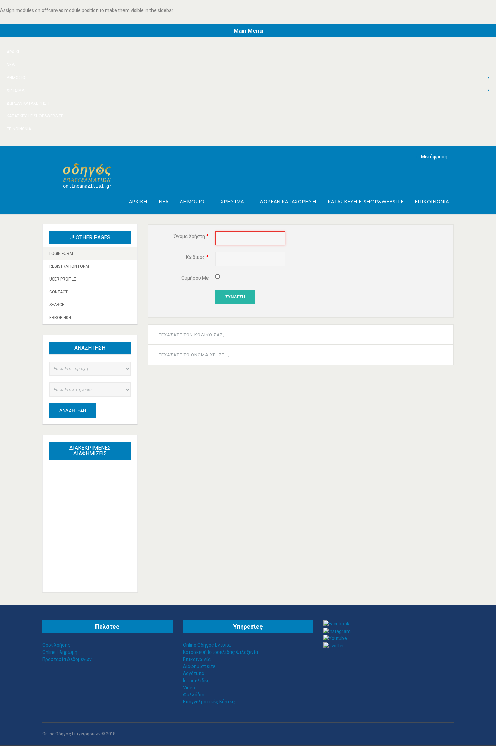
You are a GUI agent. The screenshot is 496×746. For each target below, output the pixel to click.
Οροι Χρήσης (56, 645)
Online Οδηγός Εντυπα (207, 645)
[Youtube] (335, 638)
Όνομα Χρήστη (191, 236)
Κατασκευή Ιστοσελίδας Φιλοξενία (220, 652)
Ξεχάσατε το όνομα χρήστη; (193, 354)
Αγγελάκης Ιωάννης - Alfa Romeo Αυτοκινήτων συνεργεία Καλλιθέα (93, 503)
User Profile (62, 279)
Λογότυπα (193, 673)
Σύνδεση (235, 296)
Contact (58, 292)
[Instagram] (337, 631)
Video (189, 687)
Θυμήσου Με (195, 278)
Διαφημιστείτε (199, 666)
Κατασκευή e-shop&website (35, 116)
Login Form (61, 253)
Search (57, 304)
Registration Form (69, 266)
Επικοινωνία (19, 129)
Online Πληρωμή (59, 652)
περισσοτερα (96, 571)
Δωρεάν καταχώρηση (28, 103)
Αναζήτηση (72, 410)
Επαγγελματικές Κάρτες (209, 701)
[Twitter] (333, 645)
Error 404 (60, 317)
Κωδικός (197, 257)
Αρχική (14, 52)
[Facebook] (336, 623)
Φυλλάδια (193, 694)
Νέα (11, 64)
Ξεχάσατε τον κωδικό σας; (191, 334)
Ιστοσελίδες (196, 680)
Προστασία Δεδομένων (67, 659)
